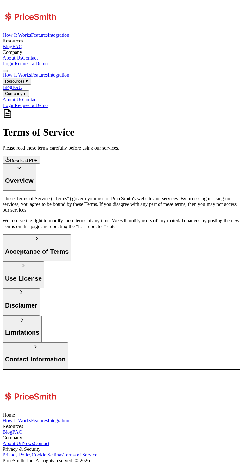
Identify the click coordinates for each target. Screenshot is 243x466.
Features (39, 35)
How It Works (17, 35)
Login (9, 63)
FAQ (17, 46)
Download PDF (23, 160)
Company (16, 93)
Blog (7, 46)
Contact (30, 58)
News (28, 443)
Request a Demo (31, 63)
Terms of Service (80, 454)
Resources (17, 81)
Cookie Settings (47, 454)
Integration (58, 35)
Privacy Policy (17, 454)
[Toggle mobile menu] (5, 71)
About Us (12, 58)
